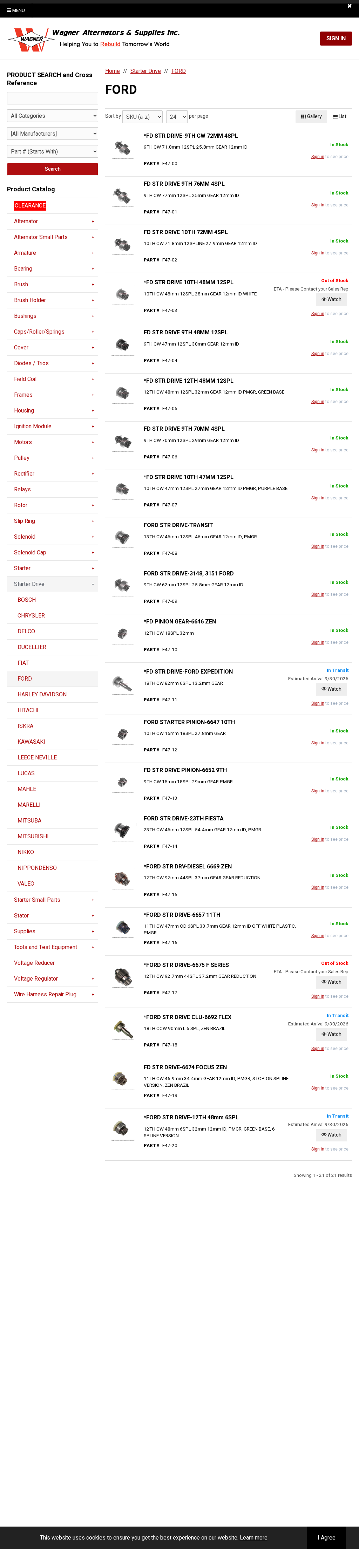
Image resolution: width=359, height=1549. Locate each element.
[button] (349, 6)
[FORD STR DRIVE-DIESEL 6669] (123, 878)
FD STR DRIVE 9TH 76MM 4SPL (184, 184)
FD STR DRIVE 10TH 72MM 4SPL (186, 232)
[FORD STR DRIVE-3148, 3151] (123, 585)
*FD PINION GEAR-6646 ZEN (180, 622)
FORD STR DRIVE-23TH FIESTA (184, 819)
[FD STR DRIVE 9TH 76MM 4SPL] (123, 196)
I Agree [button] (327, 1538)
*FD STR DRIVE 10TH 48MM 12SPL (188, 282)
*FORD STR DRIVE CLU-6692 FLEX (187, 1017)
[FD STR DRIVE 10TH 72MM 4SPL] (123, 244)
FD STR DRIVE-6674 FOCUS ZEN (185, 1067)
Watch (333, 299)
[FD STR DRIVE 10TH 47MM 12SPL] (123, 489)
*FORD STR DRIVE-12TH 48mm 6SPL (191, 1117)
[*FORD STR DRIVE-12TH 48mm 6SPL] (123, 1129)
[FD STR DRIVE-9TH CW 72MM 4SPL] (123, 148)
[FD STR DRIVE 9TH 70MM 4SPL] (123, 441)
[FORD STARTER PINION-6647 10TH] (123, 734)
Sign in (317, 156)
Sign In (336, 38)
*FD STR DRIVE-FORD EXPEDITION (188, 672)
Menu (18, 10)
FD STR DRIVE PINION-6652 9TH (185, 770)
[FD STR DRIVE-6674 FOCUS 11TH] (123, 1079)
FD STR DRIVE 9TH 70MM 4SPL (184, 429)
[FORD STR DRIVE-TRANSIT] (123, 537)
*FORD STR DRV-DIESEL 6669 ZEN (188, 867)
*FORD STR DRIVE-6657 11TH (182, 915)
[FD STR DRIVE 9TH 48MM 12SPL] (123, 345)
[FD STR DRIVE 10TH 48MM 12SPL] (123, 294)
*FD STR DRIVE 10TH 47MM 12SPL (188, 477)
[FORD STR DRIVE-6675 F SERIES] (123, 977)
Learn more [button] (253, 1538)
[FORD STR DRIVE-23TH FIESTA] (123, 830)
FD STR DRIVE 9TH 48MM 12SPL (186, 332)
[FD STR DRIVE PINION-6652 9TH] (123, 782)
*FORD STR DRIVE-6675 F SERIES (186, 965)
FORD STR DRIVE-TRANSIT (178, 525)
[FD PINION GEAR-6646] (123, 634)
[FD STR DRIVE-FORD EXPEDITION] (123, 684)
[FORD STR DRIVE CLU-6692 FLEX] (123, 1029)
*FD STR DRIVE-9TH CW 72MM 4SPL (191, 136)
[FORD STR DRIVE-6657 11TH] (123, 927)
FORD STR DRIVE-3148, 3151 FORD (189, 574)
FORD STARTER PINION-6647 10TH (189, 722)
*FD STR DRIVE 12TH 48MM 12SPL (188, 381)
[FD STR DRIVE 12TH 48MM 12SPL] (123, 393)
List (342, 116)
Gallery (314, 116)
